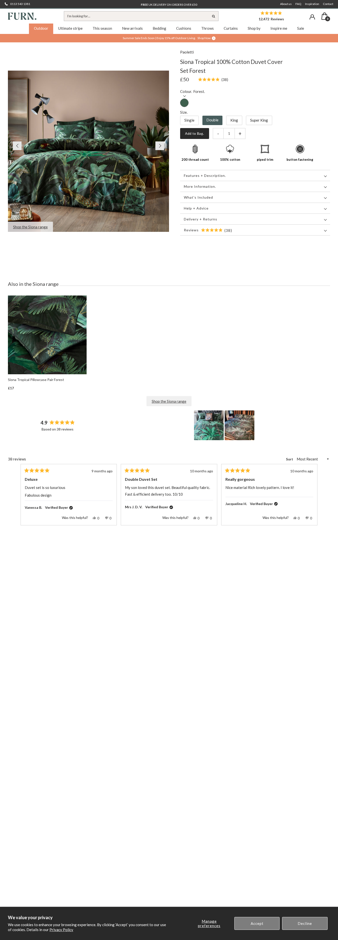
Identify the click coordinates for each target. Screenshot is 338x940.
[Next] (311, 494)
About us (286, 4)
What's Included (198, 197)
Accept (257, 923)
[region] (224, 425)
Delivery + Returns (200, 219)
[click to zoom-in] (88, 151)
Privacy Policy (61, 929)
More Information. (200, 186)
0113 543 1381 (20, 4)
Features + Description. (205, 175)
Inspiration (312, 4)
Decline (305, 923)
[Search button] (213, 16)
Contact (328, 4)
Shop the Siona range (169, 401)
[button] (14, 145)
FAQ (298, 4)
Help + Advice (196, 208)
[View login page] (312, 17)
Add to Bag (194, 133)
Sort (290, 459)
